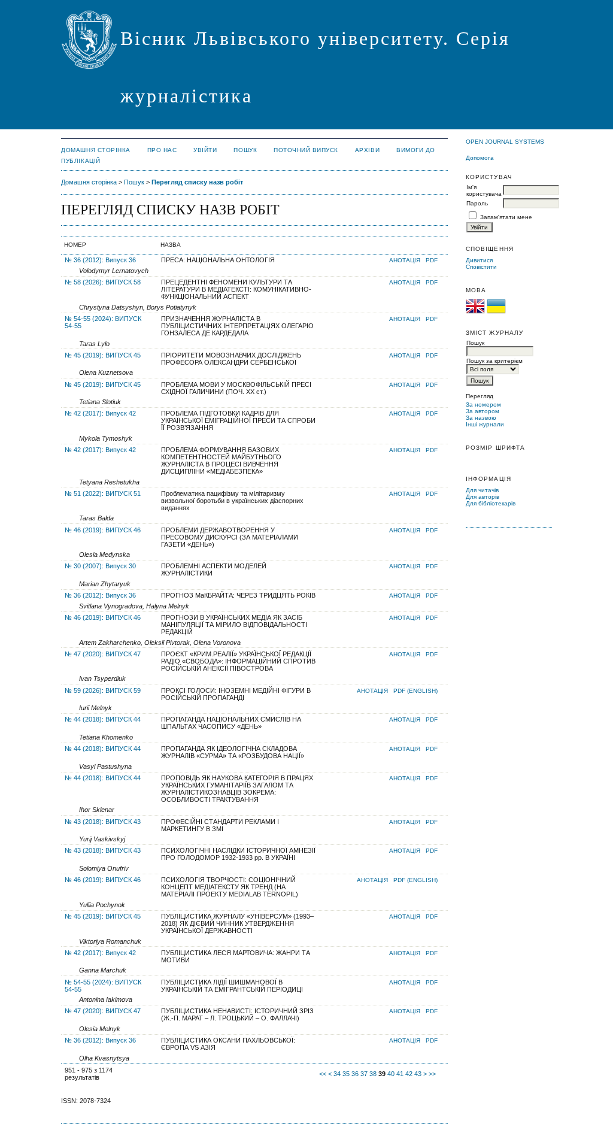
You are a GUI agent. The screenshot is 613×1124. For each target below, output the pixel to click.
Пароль (477, 203)
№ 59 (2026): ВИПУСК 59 (103, 690)
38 (373, 1073)
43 (417, 1073)
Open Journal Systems (505, 141)
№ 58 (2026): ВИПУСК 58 (103, 282)
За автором (482, 411)
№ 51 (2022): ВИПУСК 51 (103, 493)
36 (355, 1073)
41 (399, 1073)
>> (432, 1073)
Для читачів (482, 490)
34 (337, 1073)
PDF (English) (415, 690)
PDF (432, 260)
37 (364, 1073)
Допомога (480, 157)
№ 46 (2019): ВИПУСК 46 (103, 530)
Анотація (404, 260)
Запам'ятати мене (506, 217)
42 (408, 1073)
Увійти (205, 150)
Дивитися (479, 260)
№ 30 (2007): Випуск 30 (100, 565)
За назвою (481, 417)
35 (346, 1073)
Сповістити (481, 266)
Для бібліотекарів (490, 503)
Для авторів (482, 496)
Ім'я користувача (484, 190)
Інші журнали (485, 424)
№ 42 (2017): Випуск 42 (100, 413)
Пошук (245, 150)
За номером (483, 404)
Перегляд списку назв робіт (197, 182)
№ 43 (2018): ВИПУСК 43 (103, 821)
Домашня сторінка (95, 150)
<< (322, 1073)
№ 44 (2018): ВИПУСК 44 (103, 719)
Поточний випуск (306, 150)
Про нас (162, 150)
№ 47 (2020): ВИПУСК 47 (103, 654)
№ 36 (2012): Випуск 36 (100, 259)
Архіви (367, 150)
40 (390, 1073)
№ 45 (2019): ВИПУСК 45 (103, 355)
